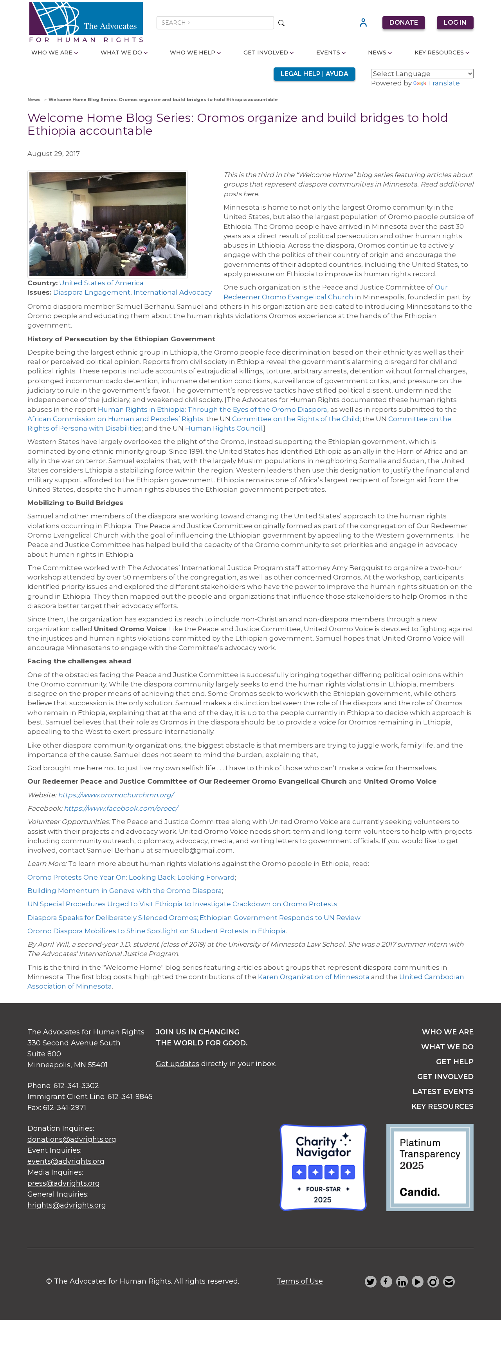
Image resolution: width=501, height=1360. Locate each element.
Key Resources (439, 52)
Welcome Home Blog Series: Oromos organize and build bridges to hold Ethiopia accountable (163, 99)
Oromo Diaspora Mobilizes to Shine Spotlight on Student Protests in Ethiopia (156, 931)
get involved (445, 1076)
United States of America (101, 283)
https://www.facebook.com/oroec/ (121, 808)
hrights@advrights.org (66, 1205)
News (377, 52)
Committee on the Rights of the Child (296, 419)
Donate (403, 22)
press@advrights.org (63, 1183)
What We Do (121, 52)
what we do (447, 1047)
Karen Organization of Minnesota (313, 977)
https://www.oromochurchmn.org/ (115, 795)
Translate (444, 83)
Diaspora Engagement (91, 292)
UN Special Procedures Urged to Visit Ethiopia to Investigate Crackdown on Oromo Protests (182, 904)
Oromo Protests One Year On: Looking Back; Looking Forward (131, 877)
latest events (443, 1091)
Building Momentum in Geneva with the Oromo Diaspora (124, 891)
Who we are (448, 1032)
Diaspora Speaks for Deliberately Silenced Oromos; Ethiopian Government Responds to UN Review (193, 918)
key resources (442, 1106)
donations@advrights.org (71, 1139)
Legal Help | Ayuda (314, 74)
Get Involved (265, 52)
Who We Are (51, 52)
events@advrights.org (66, 1161)
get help (455, 1062)
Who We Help (192, 52)
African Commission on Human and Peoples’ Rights (115, 419)
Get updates (177, 1063)
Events (328, 52)
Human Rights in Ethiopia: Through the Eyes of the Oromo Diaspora (212, 409)
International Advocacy (172, 292)
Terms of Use (300, 1281)
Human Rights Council (223, 428)
